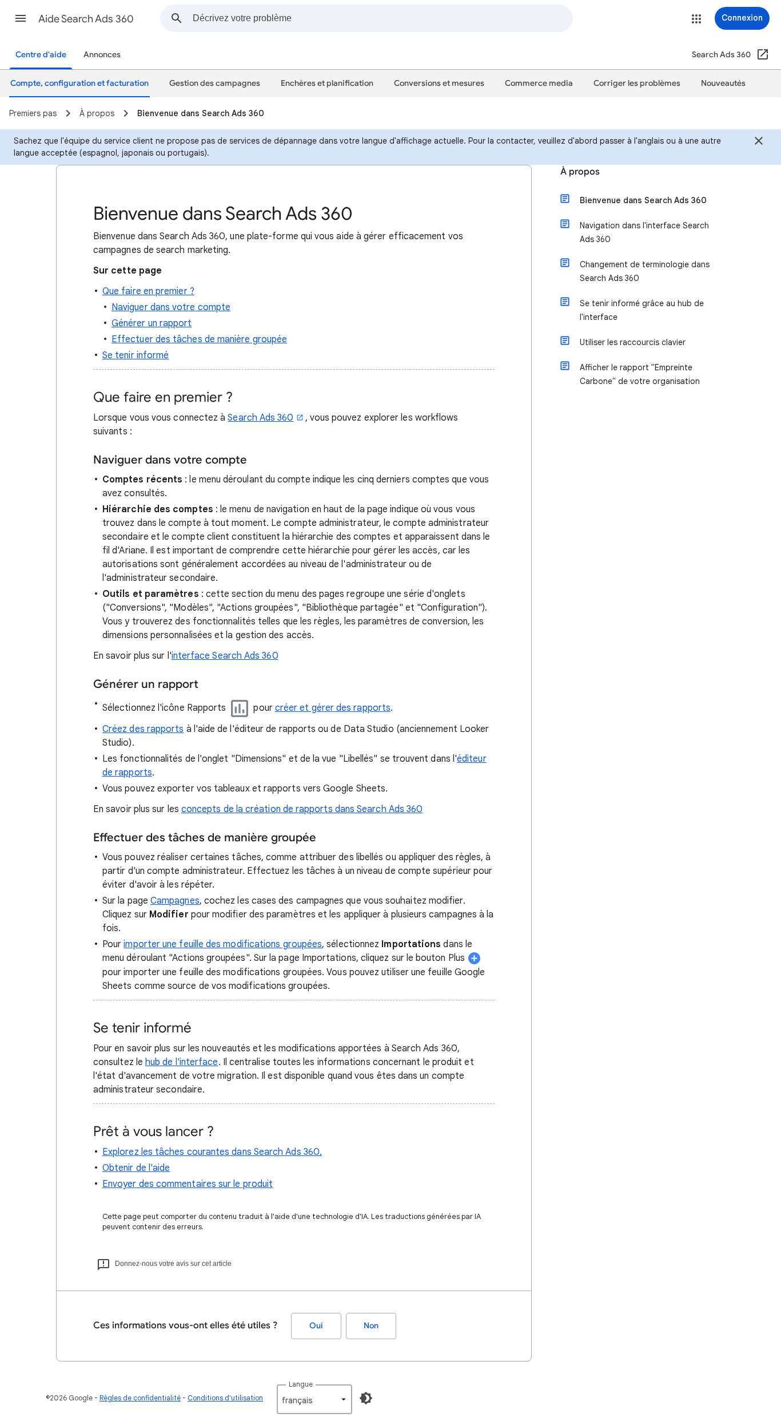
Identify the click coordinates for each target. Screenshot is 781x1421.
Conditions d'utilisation (225, 1398)
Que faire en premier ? (148, 291)
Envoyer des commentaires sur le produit (187, 1184)
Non (371, 1326)
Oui (316, 1326)
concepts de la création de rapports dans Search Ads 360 (302, 809)
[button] (20, 18)
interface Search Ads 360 (225, 656)
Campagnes (175, 901)
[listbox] (314, 1399)
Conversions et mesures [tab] (439, 83)
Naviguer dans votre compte (170, 307)
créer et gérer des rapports (332, 708)
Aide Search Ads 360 (86, 19)
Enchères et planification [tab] (327, 83)
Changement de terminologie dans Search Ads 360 (645, 271)
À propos (580, 171)
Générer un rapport (151, 323)
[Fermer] (759, 142)
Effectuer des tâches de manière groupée (199, 339)
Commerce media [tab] (539, 83)
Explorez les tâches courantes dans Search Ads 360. (212, 1152)
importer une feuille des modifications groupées (222, 944)
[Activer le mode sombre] (366, 1398)
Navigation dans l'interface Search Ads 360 (644, 232)
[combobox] (382, 18)
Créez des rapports (143, 729)
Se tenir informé (135, 355)
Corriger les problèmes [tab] (636, 83)
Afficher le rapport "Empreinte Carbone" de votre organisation (640, 374)
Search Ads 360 (260, 417)
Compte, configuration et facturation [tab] (79, 83)
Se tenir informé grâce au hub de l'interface (642, 310)
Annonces (102, 55)
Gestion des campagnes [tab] (214, 83)
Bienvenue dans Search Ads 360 (643, 200)
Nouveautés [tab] (723, 83)
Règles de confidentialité (140, 1398)
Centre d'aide (40, 55)
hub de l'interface (181, 1062)
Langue (301, 1384)
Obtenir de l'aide (136, 1168)
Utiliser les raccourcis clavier (633, 342)
